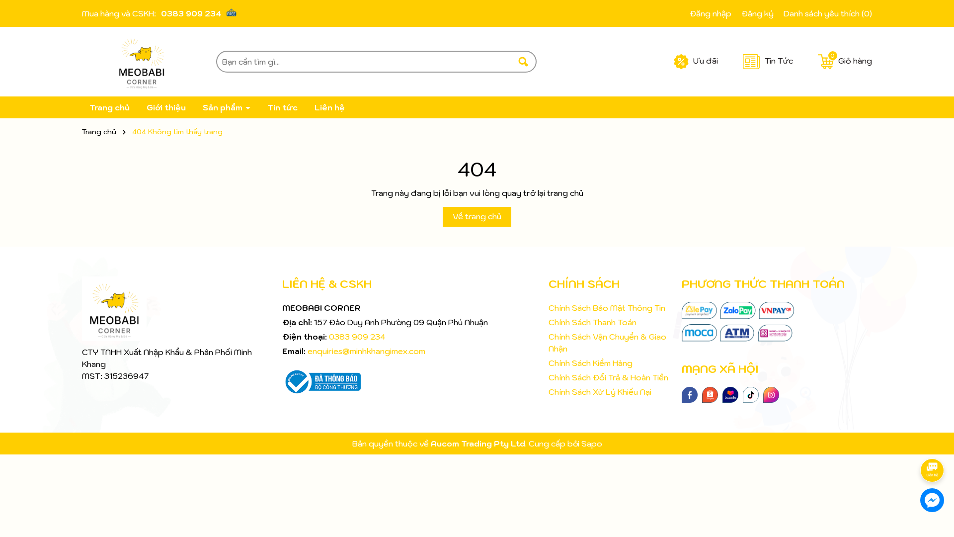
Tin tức (282, 107)
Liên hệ (330, 107)
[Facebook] (690, 394)
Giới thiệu (166, 107)
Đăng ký (757, 13)
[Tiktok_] (751, 394)
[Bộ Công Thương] (321, 381)
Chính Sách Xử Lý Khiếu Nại (600, 392)
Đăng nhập (710, 13)
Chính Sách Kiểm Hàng (591, 363)
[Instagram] (771, 394)
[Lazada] (730, 394)
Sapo (591, 443)
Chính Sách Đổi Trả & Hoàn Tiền (608, 377)
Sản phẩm (223, 107)
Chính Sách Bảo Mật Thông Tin (607, 308)
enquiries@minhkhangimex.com (366, 351)
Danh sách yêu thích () (828, 13)
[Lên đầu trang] (934, 442)
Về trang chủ (477, 216)
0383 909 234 (191, 13)
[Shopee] (710, 394)
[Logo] (141, 61)
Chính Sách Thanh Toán (592, 322)
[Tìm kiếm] (523, 62)
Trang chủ (109, 107)
